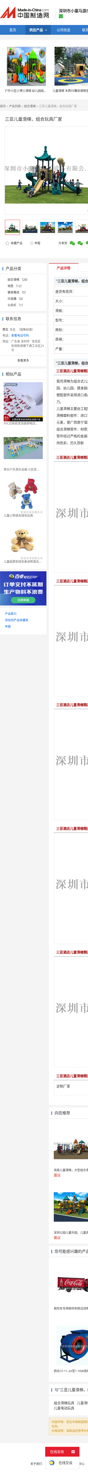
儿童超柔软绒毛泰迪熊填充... (22, 562)
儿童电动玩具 (64, 1408)
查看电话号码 (20, 335)
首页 (3, 106)
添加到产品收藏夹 (16, 620)
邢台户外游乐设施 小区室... (21, 469)
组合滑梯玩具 (64, 1403)
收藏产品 (16, 243)
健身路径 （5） (18, 292)
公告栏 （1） (16, 305)
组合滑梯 (30, 106)
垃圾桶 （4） (16, 299)
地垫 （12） (15, 286)
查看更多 (23, 360)
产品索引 (11, 614)
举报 (37, 243)
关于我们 (36, 1464)
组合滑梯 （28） (18, 280)
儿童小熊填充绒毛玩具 (18, 515)
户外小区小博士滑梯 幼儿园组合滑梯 (29, 91)
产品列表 (15, 106)
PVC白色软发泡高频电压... (21, 423)
